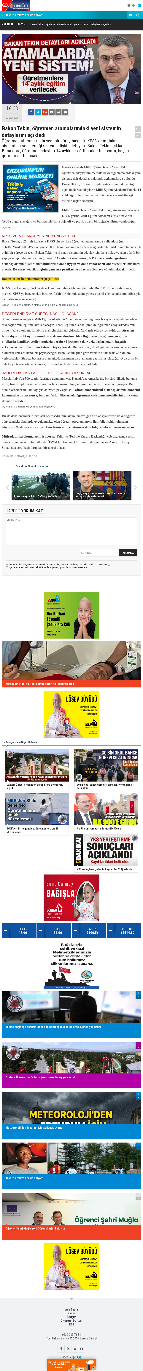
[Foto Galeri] (139, 5)
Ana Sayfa (71, 1309)
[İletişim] (130, 15)
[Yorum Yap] (65, 112)
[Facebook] (31, 112)
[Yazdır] (58, 112)
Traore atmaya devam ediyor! (24, 15)
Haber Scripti (68, 1357)
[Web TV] (134, 5)
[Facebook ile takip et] (61, 1349)
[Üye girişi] (75, 1349)
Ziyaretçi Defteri (71, 1320)
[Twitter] (38, 112)
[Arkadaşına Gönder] (52, 112)
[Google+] (45, 112)
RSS (71, 1324)
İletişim (71, 1317)
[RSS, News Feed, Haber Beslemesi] (68, 1349)
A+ (138, 129)
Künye (71, 1313)
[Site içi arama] (137, 15)
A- (138, 135)
